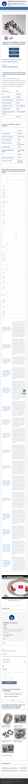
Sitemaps (19, 779)
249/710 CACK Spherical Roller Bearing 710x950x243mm (7, 408)
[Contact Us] (24, 392)
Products (6, 11)
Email (4, 643)
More (13, 700)
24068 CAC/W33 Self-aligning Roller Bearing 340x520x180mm (6, 516)
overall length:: (6, 97)
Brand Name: (5, 91)
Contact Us (9, 779)
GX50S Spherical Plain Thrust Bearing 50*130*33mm (7, 422)
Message (4, 669)
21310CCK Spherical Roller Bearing (7, 467)
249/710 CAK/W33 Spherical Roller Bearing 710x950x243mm (6, 532)
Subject (4, 654)
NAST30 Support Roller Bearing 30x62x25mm (7, 347)
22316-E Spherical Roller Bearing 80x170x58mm (7, 329)
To (3, 648)
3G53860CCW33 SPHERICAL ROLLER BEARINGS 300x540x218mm (7, 373)
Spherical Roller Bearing (14, 11)
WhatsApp (14, 52)
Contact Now (14, 49)
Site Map (14, 779)
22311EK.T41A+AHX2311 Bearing (6, 500)
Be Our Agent (14, 56)
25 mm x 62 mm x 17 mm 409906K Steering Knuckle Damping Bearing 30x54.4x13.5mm (7, 548)
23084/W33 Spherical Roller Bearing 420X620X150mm (7, 390)
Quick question (6, 659)
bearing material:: (7, 103)
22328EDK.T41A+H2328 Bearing (6, 452)
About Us (3, 779)
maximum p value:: (7, 161)
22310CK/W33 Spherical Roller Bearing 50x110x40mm (7, 361)
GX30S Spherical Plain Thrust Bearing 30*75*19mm (7, 435)
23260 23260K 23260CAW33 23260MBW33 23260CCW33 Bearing (7, 563)
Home (2, 11)
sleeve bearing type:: (7, 100)
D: (2, 94)
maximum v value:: (7, 106)
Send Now (9, 682)
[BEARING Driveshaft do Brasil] (4, 3)
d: (2, 116)
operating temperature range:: (8, 113)
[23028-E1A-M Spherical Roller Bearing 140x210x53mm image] (14, 25)
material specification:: (8, 158)
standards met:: (6, 109)
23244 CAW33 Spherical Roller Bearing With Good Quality (6, 483)
